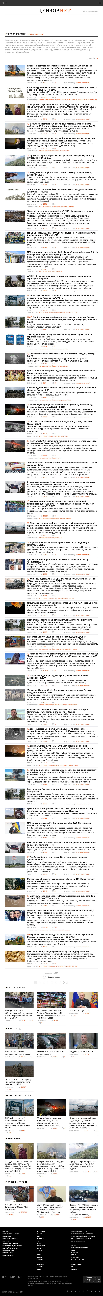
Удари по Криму (73, 765)
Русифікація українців (60, 349)
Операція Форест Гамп (79, 1231)
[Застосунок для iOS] (95, 1291)
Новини (39, 1234)
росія (73, 1250)
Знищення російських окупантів (85, 100)
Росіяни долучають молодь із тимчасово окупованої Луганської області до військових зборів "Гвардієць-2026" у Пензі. (61, 393)
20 (55, 247)
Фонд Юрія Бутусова (10, 1238)
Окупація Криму (56, 312)
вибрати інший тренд (35, 34)
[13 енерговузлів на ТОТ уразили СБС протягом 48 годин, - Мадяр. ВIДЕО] (15, 358)
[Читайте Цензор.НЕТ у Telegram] (75, 1291)
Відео (39, 1243)
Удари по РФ (57, 458)
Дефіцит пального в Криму (62, 518)
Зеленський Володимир (79, 1247)
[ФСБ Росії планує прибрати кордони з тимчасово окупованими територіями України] (15, 281)
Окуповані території (16, 34)
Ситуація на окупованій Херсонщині (65, 705)
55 (55, 671)
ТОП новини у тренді (16, 1182)
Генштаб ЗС (75, 1269)
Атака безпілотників (60, 765)
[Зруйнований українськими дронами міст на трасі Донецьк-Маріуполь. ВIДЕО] (15, 547)
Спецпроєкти (41, 1262)
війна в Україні (76, 1264)
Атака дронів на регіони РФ (81, 1238)
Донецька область (78, 1259)
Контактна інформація (11, 1234)
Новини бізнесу (8, 1255)
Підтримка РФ (58, 537)
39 (55, 310)
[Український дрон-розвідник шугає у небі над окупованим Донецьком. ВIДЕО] (15, 680)
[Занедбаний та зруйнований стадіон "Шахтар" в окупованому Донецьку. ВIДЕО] (15, 177)
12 (55, 874)
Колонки (40, 1266)
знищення (75, 1257)
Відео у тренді (13, 1139)
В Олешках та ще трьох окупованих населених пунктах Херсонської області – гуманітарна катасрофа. (62, 814)
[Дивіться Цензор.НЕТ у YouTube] (79, 1291)
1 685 (11, 1214)
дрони (73, 1255)
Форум (39, 1250)
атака (73, 1266)
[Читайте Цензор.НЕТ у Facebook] (67, 1291)
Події (38, 1236)
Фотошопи (41, 1245)
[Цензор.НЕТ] (54, 11)
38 (55, 119)
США (72, 1262)
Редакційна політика (10, 1248)
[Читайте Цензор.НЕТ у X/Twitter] (71, 1291)
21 (55, 891)
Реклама (6, 1241)
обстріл (74, 1245)
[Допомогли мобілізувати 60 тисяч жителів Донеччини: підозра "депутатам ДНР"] (15, 564)
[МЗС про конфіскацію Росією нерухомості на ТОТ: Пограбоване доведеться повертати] (15, 828)
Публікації (40, 1264)
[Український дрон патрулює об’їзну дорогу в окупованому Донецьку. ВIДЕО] (15, 862)
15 (42, 1023)
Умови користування (10, 1243)
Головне (40, 1259)
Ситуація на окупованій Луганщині (65, 649)
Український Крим (45, 312)
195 (74, 1016)
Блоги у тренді (13, 1029)
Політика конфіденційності (12, 1245)
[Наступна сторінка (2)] (64, 982)
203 (56, 927)
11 (55, 291)
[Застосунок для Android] (91, 1291)
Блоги (39, 1248)
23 (55, 397)
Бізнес (39, 1255)
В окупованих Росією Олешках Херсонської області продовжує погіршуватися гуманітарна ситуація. (56, 326)
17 (55, 852)
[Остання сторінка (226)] (67, 982)
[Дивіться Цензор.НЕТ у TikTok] (83, 1291)
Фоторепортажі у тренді (18, 1095)
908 (74, 1219)
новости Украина (9, 1250)
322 (42, 1217)
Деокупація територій (61, 150)
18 (55, 724)
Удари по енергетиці (60, 366)
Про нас (5, 1231)
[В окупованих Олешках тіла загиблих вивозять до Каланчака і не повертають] (15, 794)
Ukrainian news (8, 1253)
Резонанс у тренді (15, 988)
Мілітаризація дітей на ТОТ (62, 400)
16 (55, 555)
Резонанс (40, 1238)
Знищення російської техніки (63, 100)
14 (55, 97)
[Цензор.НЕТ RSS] (99, 1291)
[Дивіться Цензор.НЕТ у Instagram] (87, 1291)
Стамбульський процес (61, 930)
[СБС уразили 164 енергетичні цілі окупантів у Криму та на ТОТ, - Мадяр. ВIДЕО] (15, 426)
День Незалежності (78, 1241)
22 (55, 964)
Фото (39, 1241)
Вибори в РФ (57, 271)
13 (55, 383)
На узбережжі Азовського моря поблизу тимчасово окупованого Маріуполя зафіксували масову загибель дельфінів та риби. (62, 902)
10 (55, 83)
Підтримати (7, 1236)
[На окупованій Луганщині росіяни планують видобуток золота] (15, 956)
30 (55, 184)
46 (55, 148)
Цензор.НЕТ (41, 1231)
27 (74, 1057)
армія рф (74, 1252)
